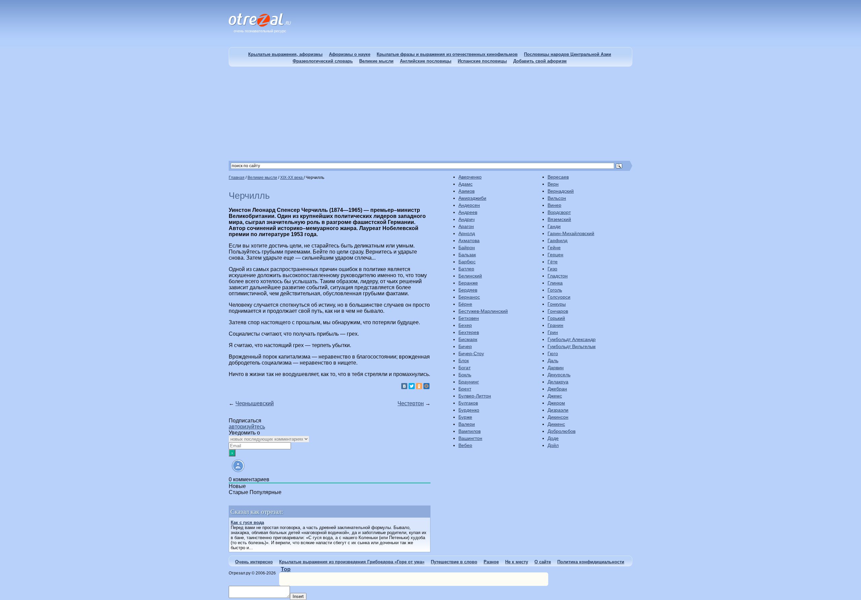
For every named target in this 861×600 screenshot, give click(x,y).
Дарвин (556, 367)
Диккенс (556, 424)
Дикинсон (558, 417)
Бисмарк (467, 339)
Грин (553, 332)
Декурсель (559, 374)
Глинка (555, 283)
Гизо (552, 268)
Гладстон (558, 275)
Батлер (466, 268)
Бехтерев (468, 332)
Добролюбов (561, 431)
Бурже (465, 417)
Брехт (464, 388)
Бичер (465, 346)
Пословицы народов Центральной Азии (567, 54)
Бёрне (465, 304)
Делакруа (558, 381)
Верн (553, 184)
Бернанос (469, 297)
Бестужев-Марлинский (483, 311)
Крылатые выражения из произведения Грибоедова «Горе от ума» (351, 561)
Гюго (553, 353)
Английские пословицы (425, 61)
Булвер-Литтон (474, 396)
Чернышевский (254, 403)
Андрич (466, 219)
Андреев (467, 212)
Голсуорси (559, 297)
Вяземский (559, 219)
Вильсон (557, 198)
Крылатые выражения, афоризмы (285, 54)
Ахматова (469, 240)
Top (286, 569)
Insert (298, 596)
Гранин (555, 325)
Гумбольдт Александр (572, 339)
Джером (556, 403)
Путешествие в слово (454, 561)
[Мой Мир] (426, 386)
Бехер (465, 325)
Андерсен (469, 205)
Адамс (465, 184)
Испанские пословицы (482, 61)
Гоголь (555, 290)
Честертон (411, 403)
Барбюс (467, 261)
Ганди (554, 226)
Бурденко (468, 410)
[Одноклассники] (419, 386)
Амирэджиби (472, 198)
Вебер (465, 445)
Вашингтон (470, 438)
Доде (553, 438)
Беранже (468, 283)
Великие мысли (376, 61)
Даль (553, 360)
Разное (491, 561)
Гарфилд (557, 240)
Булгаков (468, 403)
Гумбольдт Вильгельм (572, 346)
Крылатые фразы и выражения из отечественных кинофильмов (447, 54)
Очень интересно (254, 561)
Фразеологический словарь (323, 61)
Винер (554, 205)
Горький (556, 318)
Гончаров (558, 311)
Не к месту (516, 561)
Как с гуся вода (247, 522)
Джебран (557, 388)
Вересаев (558, 177)
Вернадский (561, 191)
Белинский (470, 275)
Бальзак (467, 254)
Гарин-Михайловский (571, 233)
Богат (464, 367)
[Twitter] (412, 386)
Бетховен (468, 318)
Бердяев (467, 290)
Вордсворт (559, 212)
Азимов (466, 191)
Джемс (555, 396)
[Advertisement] (430, 114)
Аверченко (470, 177)
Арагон (466, 226)
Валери (466, 424)
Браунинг (468, 381)
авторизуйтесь (247, 426)
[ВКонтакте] (404, 386)
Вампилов (469, 431)
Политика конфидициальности (590, 561)
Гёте (553, 261)
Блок (463, 360)
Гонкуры (557, 304)
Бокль (464, 374)
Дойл (553, 445)
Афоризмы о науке (349, 54)
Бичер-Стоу (471, 353)
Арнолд (466, 233)
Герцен (555, 254)
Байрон (466, 247)
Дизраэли (558, 410)
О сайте (542, 561)
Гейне (554, 247)
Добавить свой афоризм (540, 61)
